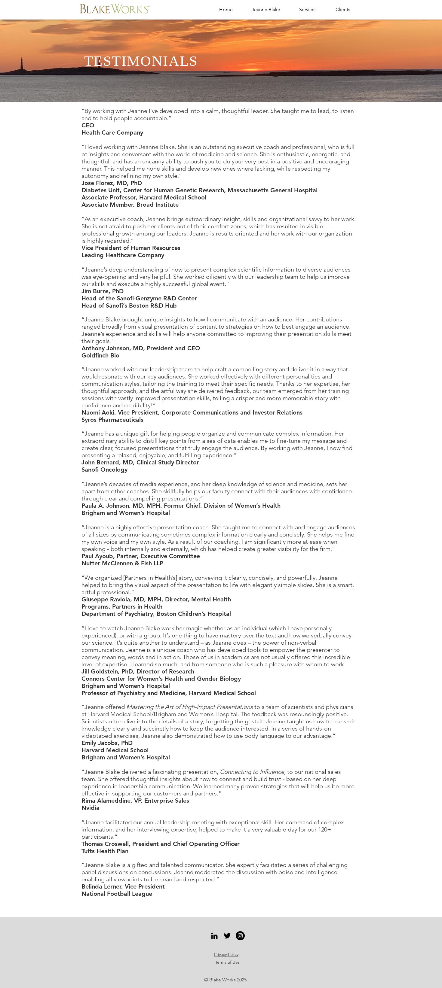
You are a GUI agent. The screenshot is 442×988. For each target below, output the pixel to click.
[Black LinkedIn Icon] (214, 935)
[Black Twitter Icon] (227, 935)
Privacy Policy (226, 954)
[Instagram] (240, 935)
